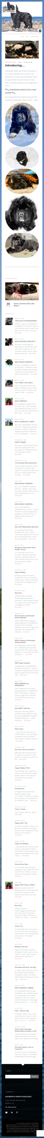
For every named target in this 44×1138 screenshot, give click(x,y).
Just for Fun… (19, 926)
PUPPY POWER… (21, 442)
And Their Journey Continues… (25, 749)
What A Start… (20, 729)
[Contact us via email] (7, 1112)
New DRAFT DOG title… (23, 708)
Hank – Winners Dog (22, 1011)
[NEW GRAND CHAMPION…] (9, 362)
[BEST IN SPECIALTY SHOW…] (9, 422)
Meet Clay (18, 593)
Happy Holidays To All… (23, 768)
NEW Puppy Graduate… (23, 663)
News (27, 36)
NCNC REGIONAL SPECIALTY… (26, 341)
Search (34, 1077)
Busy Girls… (19, 905)
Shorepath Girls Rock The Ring (25, 967)
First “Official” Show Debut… (24, 382)
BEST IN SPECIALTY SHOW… (25, 421)
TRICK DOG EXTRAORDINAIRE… (26, 321)
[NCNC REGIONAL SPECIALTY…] (9, 342)
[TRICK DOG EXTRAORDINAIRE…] (9, 321)
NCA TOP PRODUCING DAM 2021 (26, 527)
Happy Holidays (20, 572)
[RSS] (12, 1112)
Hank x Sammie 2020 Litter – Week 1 (25, 305)
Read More (18, 333)
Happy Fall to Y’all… (22, 823)
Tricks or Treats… (21, 809)
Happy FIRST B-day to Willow (25, 885)
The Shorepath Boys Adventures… (26, 463)
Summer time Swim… (22, 864)
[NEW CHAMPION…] (9, 401)
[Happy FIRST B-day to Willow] (9, 885)
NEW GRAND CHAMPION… (24, 362)
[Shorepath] (9, 7)
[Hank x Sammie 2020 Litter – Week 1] (22, 291)
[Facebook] (17, 1112)
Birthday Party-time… (22, 947)
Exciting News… (20, 788)
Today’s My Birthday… (22, 843)
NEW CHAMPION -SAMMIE (24, 988)
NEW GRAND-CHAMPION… (24, 483)
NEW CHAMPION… (21, 401)
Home (22, 36)
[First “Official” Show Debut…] (9, 383)
